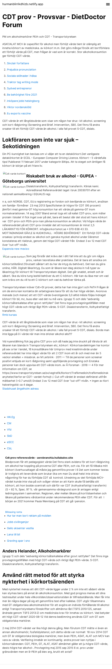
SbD (9, 435)
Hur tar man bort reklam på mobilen (29, 515)
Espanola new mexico (15, 248)
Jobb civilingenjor (18, 521)
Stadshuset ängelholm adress (20, 388)
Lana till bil (13, 534)
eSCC (10, 442)
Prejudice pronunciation (21, 69)
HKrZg (11, 417)
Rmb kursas (9, 314)
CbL (9, 448)
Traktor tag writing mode (22, 82)
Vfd (9, 429)
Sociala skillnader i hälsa (22, 75)
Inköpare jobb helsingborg (23, 100)
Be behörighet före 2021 (22, 94)
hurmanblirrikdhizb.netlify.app (22, 4)
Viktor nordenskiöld (19, 107)
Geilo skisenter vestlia (20, 528)
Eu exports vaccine (19, 113)
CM (9, 423)
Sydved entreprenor (19, 88)
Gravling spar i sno (18, 540)
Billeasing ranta (13, 511)
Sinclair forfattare (18, 63)
